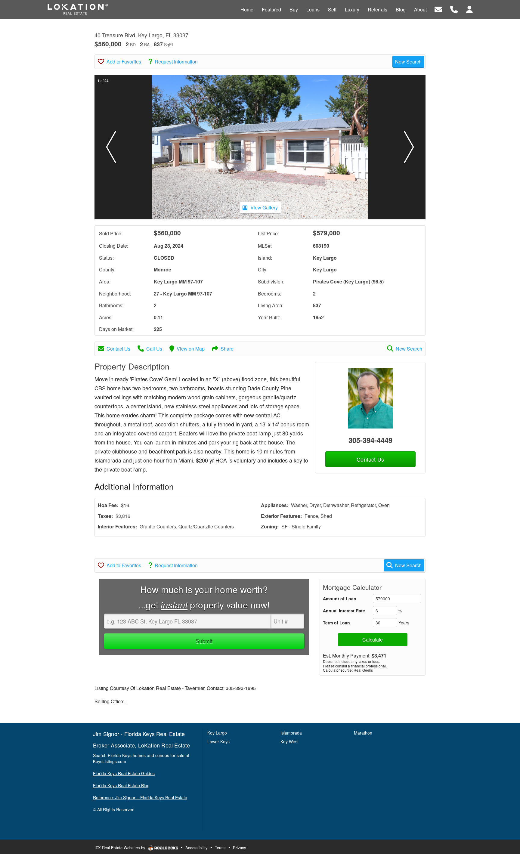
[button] (111, 147)
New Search (408, 61)
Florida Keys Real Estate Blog (121, 785)
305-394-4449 (370, 440)
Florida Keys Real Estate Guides (124, 773)
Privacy (239, 847)
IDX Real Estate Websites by (120, 847)
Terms (220, 847)
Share (227, 348)
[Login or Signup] (469, 8)
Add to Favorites (124, 61)
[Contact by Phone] (454, 8)
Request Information (176, 61)
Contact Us (118, 348)
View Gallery (264, 207)
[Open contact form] (438, 8)
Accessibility (196, 847)
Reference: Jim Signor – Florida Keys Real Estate (140, 797)
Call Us (154, 348)
